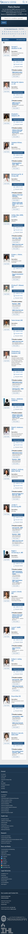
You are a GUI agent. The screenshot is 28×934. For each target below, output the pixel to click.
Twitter (4, 858)
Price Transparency (5, 827)
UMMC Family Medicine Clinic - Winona (17, 581)
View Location (15, 76)
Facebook (4, 856)
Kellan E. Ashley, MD (16, 660)
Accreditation (4, 794)
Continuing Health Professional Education (10, 798)
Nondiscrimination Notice (6, 879)
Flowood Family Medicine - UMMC (18, 275)
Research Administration (6, 841)
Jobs (2, 781)
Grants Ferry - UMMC (16, 238)
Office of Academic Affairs (6, 800)
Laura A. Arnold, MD (16, 592)
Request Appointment (18, 59)
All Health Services (5, 819)
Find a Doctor (4, 824)
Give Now (3, 777)
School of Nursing (5, 810)
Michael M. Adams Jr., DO (17, 83)
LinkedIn (4, 863)
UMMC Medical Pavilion (17, 72)
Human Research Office (6, 837)
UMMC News (4, 853)
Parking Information (5, 785)
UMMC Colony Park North (17, 686)
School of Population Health (7, 812)
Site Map (3, 786)
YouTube (4, 860)
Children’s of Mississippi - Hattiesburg (17, 195)
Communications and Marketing (8, 849)
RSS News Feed (5, 865)
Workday (3, 788)
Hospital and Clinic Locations (7, 826)
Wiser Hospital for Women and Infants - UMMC (17, 752)
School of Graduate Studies (7, 805)
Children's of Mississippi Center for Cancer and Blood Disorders (17, 131)
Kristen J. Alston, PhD (16, 255)
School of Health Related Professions (9, 807)
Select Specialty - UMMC (17, 527)
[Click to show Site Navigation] (26, 2)
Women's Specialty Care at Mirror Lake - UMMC (17, 494)
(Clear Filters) (21, 29)
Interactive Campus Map (6, 779)
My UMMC (3, 783)
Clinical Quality (4, 822)
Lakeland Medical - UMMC (17, 716)
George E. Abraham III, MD (16, 47)
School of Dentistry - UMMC (16, 648)
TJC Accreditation (5, 882)
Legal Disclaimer (4, 877)
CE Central (3, 774)
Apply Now (3, 796)
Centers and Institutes (5, 836)
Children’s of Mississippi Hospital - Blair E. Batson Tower (17, 204)
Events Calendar (4, 851)
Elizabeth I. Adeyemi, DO (15, 115)
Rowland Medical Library (6, 802)
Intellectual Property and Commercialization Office (11, 839)
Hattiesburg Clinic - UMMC (18, 388)
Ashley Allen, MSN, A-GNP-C (17, 216)
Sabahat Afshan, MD (16, 143)
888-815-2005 (13, 909)
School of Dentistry (5, 803)
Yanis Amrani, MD (17, 320)
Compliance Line (4, 873)
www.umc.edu (4, 904)
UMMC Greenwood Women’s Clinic (16, 103)
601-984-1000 (12, 907)
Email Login (3, 776)
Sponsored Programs (5, 843)
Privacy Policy (4, 880)
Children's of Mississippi (6, 820)
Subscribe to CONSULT (6, 854)
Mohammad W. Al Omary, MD (17, 175)
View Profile (6, 55)
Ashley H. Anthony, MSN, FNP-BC (17, 470)
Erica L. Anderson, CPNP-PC (17, 399)
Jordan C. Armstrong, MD (16, 505)
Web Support (4, 884)
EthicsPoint (3, 875)
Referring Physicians (5, 829)
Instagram (4, 861)
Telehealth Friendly (18, 64)
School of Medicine (5, 809)
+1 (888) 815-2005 (19, 61)
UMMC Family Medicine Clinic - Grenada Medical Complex (17, 572)
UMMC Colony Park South (17, 244)
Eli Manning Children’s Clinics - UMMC (17, 164)
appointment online (11, 14)
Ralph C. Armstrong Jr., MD (17, 551)
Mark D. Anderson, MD (17, 428)
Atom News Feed (6, 867)
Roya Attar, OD (16, 696)
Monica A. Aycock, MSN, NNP (17, 734)
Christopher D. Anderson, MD (16, 352)
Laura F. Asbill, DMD (15, 628)
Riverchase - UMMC (16, 303)
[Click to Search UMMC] (23, 2)
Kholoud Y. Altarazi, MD (17, 286)
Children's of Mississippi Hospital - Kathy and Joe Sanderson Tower (17, 416)
